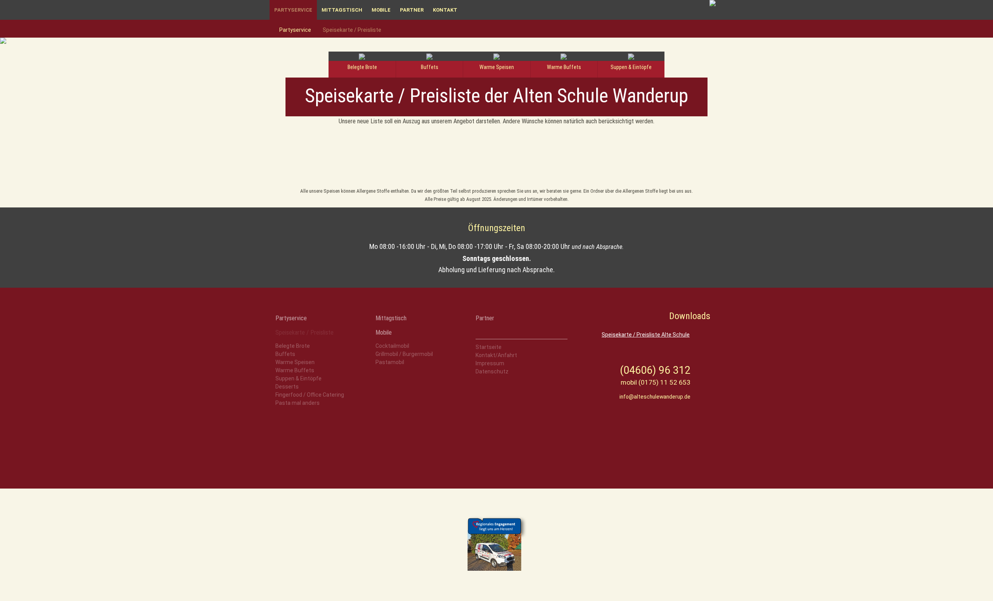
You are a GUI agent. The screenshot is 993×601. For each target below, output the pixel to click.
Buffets (285, 354)
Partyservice (293, 10)
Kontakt (445, 10)
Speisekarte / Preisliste (352, 30)
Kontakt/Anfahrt (496, 355)
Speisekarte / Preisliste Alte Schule (646, 335)
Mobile (381, 10)
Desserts (287, 386)
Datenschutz (492, 371)
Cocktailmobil (392, 346)
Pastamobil (389, 362)
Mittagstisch (342, 10)
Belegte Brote (292, 346)
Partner (412, 10)
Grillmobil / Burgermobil (404, 354)
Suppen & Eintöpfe (298, 378)
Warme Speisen (295, 362)
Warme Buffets (294, 370)
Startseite (489, 347)
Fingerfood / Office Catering (309, 395)
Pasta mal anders (297, 403)
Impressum (490, 363)
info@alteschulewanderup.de (654, 397)
